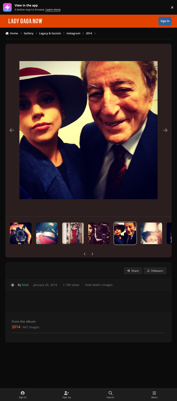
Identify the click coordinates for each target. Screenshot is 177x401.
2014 (16, 326)
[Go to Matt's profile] (13, 285)
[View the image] (21, 233)
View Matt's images (99, 285)
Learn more (8, 7)
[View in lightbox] (88, 130)
